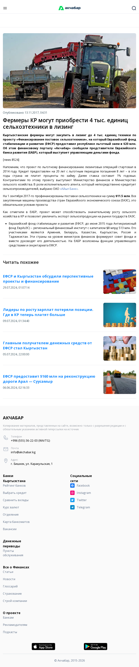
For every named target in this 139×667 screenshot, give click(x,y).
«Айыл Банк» (69, 189)
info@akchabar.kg (23, 452)
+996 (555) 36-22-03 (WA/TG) (30, 441)
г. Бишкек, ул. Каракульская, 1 (32, 464)
